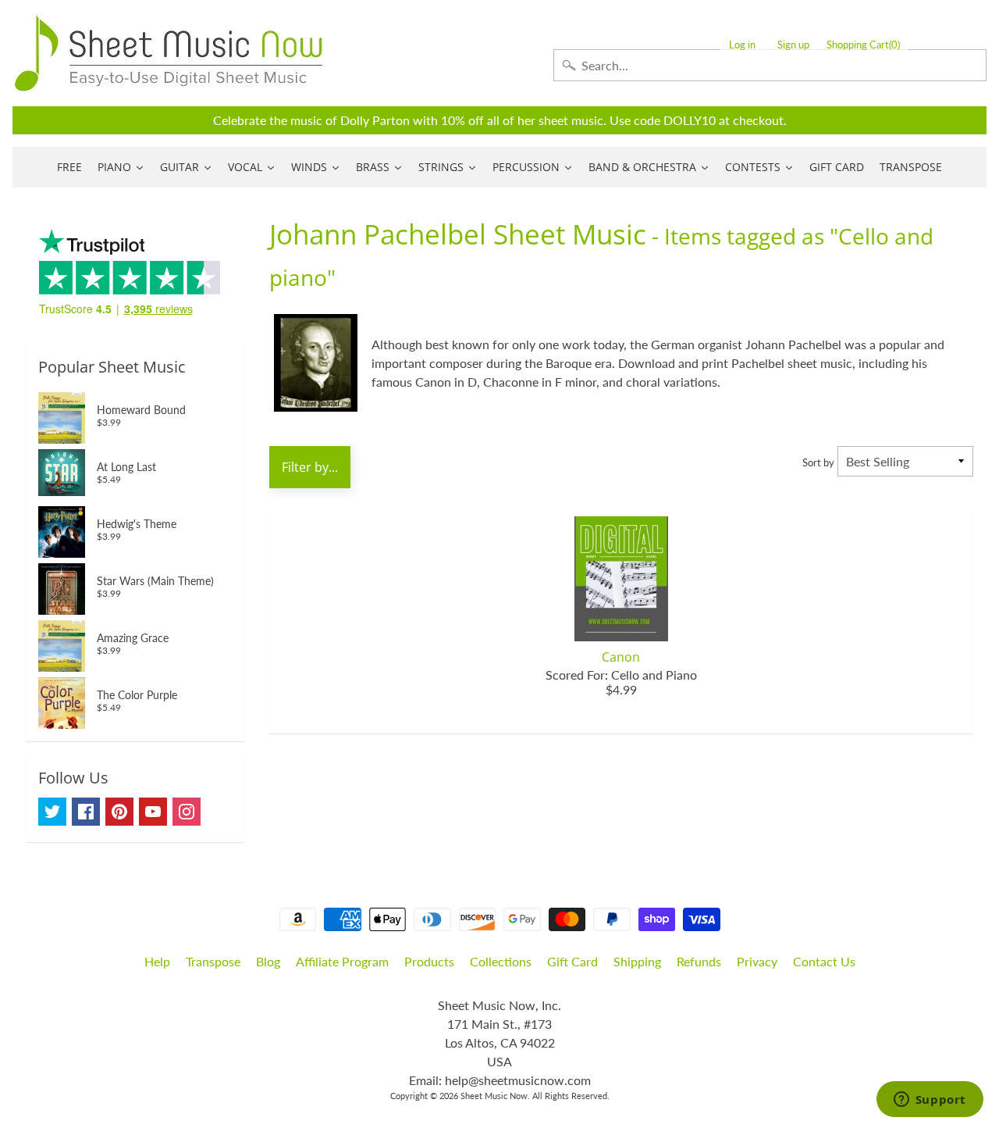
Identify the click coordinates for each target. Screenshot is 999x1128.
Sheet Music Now (494, 1096)
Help (157, 961)
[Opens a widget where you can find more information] (929, 1100)
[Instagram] (186, 812)
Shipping (637, 961)
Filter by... (310, 467)
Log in (742, 45)
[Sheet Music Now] (168, 53)
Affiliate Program (342, 961)
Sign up (793, 45)
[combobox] (770, 65)
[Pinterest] (119, 812)
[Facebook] (86, 812)
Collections (500, 961)
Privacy (757, 961)
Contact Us (824, 961)
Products (429, 961)
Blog (268, 961)
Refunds (699, 961)
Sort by (818, 462)
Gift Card (572, 961)
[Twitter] (52, 812)
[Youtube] (153, 812)
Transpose (213, 961)
